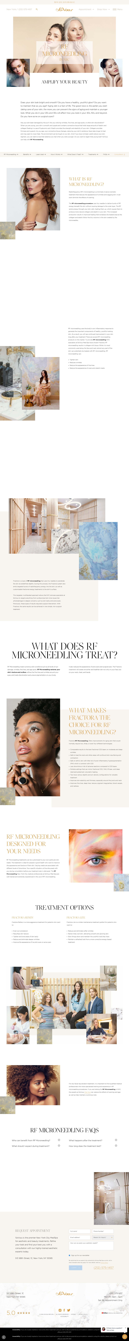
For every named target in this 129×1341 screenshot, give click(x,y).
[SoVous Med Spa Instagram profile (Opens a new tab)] (60, 1310)
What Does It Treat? (74, 154)
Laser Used (40, 154)
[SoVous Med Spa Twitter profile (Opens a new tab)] (68, 1310)
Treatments (92, 154)
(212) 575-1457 (25, 9)
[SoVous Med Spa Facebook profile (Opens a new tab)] (64, 1310)
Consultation (119, 154)
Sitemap (73, 1314)
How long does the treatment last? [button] (85, 1146)
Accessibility (64, 1316)
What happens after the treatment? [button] (85, 1140)
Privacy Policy (104, 1262)
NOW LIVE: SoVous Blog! (64, 2)
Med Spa (88, 1092)
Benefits (26, 154)
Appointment (85, 9)
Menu (119, 9)
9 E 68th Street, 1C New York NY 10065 (16, 1295)
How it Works (56, 154)
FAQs (105, 154)
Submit (74, 1267)
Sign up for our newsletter (80, 1255)
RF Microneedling (10, 154)
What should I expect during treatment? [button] (30, 1146)
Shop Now (102, 9)
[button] (36, 9)
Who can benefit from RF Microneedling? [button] (31, 1140)
